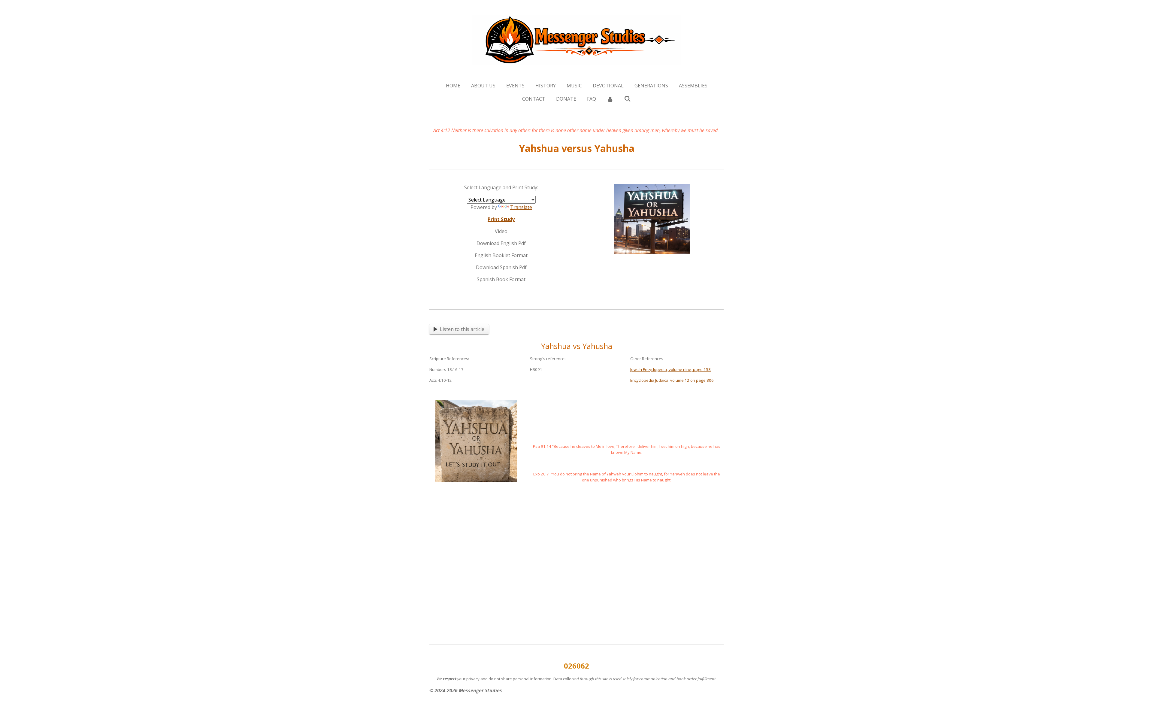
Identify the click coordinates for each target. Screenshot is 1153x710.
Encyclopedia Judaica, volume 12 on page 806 (672, 380)
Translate (521, 207)
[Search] (627, 98)
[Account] (610, 99)
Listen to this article (462, 329)
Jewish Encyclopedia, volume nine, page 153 (670, 369)
